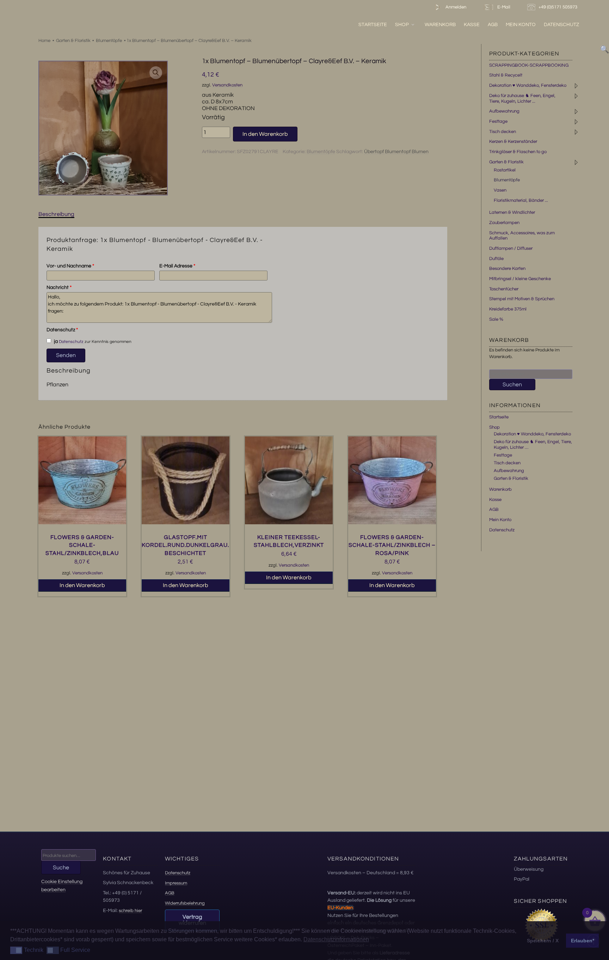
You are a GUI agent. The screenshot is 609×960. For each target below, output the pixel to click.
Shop (402, 24)
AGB (493, 24)
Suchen (512, 384)
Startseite (372, 24)
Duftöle (496, 258)
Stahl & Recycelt (505, 75)
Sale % (496, 319)
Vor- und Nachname (70, 266)
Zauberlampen (504, 222)
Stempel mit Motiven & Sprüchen (521, 298)
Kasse (472, 24)
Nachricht (59, 287)
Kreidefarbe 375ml (508, 309)
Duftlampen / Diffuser (511, 248)
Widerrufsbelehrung (185, 903)
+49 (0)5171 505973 (558, 7)
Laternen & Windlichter (512, 212)
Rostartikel (505, 170)
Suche (61, 867)
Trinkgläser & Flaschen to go (518, 151)
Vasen (500, 190)
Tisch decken (502, 131)
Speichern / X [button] (543, 940)
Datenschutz (561, 24)
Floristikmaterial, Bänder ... (521, 200)
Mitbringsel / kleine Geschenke (520, 278)
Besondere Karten (507, 268)
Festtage (498, 121)
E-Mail (502, 7)
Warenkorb (440, 24)
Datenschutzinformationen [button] (336, 939)
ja (55, 341)
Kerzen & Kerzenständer (513, 141)
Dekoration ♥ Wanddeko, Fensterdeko (527, 85)
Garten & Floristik (73, 40)
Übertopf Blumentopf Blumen (396, 151)
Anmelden (455, 7)
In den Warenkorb (265, 134)
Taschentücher (503, 288)
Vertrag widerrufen (192, 920)
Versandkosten (227, 85)
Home (44, 40)
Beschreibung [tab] (56, 214)
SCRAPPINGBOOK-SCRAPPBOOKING (528, 65)
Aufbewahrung (504, 111)
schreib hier (130, 910)
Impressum (176, 883)
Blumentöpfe (109, 40)
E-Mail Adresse (177, 266)
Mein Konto (521, 24)
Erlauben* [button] (582, 940)
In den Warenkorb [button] (82, 585)
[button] (155, 72)
